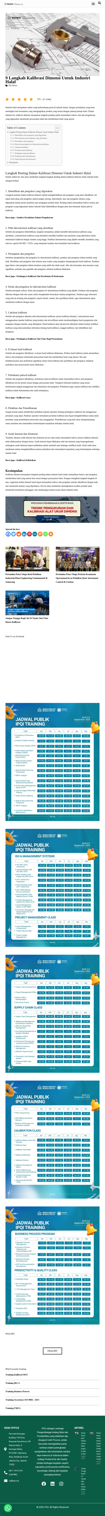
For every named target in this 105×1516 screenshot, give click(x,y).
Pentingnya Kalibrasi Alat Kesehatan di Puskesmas (40, 276)
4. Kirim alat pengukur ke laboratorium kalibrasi (31, 144)
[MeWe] (34, 534)
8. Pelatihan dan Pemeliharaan (24, 156)
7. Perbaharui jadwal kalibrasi (24, 153)
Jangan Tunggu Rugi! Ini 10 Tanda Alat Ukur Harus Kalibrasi (84, 1479)
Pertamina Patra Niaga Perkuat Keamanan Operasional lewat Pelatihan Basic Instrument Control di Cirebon (77, 578)
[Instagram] (61, 1483)
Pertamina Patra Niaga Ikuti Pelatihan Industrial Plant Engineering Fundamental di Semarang (26, 578)
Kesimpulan (13, 162)
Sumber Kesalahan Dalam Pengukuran (35, 217)
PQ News (13, 85)
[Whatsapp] (45, 534)
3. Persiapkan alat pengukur (23, 141)
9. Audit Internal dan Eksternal (24, 159)
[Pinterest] (29, 534)
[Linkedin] (24, 534)
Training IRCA (12, 1383)
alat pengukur (69, 195)
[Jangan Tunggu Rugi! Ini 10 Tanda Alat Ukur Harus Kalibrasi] (27, 592)
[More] (50, 534)
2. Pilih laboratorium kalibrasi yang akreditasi (30, 138)
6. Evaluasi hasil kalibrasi (22, 150)
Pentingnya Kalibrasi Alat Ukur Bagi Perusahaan (39, 339)
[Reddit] (18, 534)
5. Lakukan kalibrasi (20, 147)
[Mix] (40, 534)
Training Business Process (17, 1391)
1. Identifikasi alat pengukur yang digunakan (29, 135)
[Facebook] (8, 534)
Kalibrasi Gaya (23, 397)
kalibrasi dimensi (23, 115)
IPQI (46, 1507)
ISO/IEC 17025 (25, 243)
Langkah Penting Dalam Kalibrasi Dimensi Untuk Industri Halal (34, 132)
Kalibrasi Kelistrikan (26, 460)
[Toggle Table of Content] (56, 128)
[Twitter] (13, 534)
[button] (93, 3)
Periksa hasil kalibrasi (73, 353)
